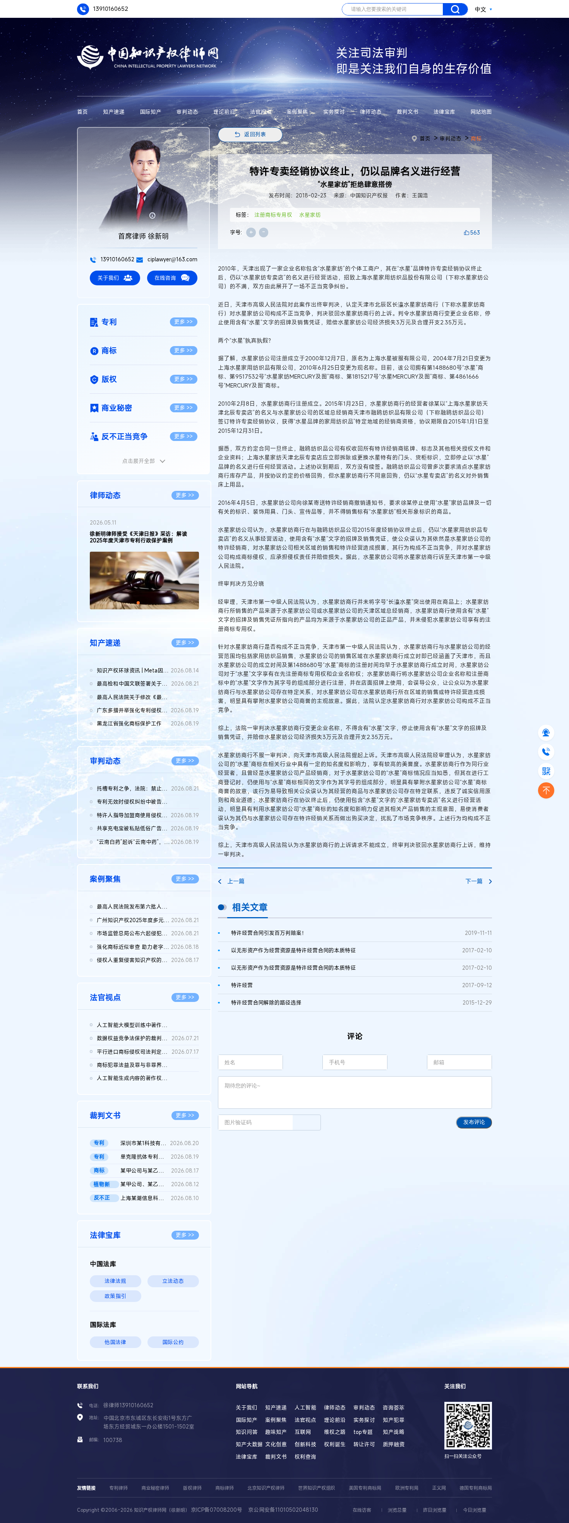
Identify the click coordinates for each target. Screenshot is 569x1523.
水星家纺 (310, 214)
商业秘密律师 (155, 1488)
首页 (82, 111)
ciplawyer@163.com (171, 259)
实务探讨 (334, 111)
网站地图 (481, 111)
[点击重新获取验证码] (306, 1122)
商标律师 (224, 1488)
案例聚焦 (297, 111)
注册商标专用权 (273, 214)
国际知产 (150, 111)
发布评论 (474, 1122)
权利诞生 (335, 1444)
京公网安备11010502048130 (283, 1509)
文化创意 (276, 1444)
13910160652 (110, 8)
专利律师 (118, 1488)
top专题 (363, 1432)
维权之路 (335, 1432)
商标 (476, 138)
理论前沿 (224, 111)
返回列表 (255, 134)
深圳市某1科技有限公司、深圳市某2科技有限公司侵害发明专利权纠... (159, 1143)
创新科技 (305, 1444)
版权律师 (192, 1488)
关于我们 (108, 277)
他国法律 (115, 1342)
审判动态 (187, 111)
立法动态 (173, 1281)
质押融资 (393, 1444)
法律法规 (115, 1281)
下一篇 (474, 881)
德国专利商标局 (475, 1488)
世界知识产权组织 (316, 1488)
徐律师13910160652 (128, 1405)
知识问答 (246, 1432)
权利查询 (305, 1456)
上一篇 (236, 881)
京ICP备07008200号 (216, 1509)
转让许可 (364, 1444)
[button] (138, 602)
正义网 (439, 1488)
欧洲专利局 (406, 1488)
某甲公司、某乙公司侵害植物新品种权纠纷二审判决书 (159, 1184)
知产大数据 (249, 1444)
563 (475, 232)
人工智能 (305, 1407)
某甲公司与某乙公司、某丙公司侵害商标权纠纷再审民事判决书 (159, 1170)
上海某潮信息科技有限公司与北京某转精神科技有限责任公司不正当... (159, 1198)
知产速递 (114, 111)
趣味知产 (276, 1432)
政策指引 (115, 1296)
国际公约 (173, 1342)
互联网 (303, 1432)
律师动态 (371, 111)
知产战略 (393, 1432)
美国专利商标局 (365, 1488)
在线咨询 (165, 277)
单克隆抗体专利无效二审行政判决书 (159, 1156)
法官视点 (261, 111)
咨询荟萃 (393, 1407)
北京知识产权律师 (265, 1488)
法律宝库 (444, 111)
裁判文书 (407, 111)
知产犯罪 (393, 1420)
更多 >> (183, 321)
